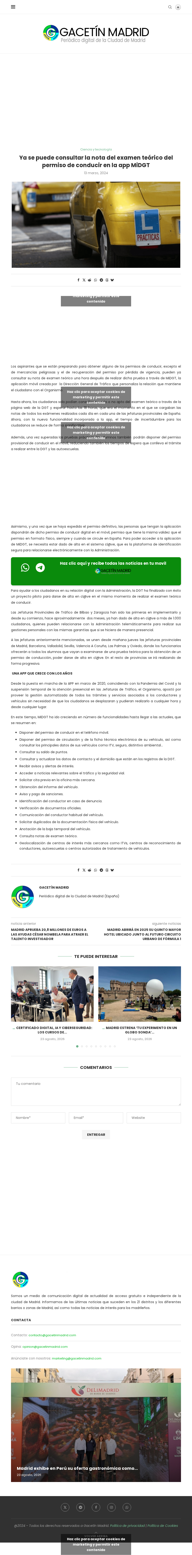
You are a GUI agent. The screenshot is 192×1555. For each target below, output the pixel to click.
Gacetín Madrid (54, 887)
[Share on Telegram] (102, 280)
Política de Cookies (163, 1525)
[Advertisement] (96, 101)
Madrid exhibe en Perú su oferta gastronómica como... (77, 1468)
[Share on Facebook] (78, 280)
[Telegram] (80, 1507)
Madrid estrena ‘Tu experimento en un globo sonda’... (141, 1030)
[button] (17, 1007)
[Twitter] (65, 1507)
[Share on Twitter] (84, 280)
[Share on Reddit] (90, 280)
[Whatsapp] (127, 1507)
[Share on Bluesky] (112, 280)
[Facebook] (96, 1507)
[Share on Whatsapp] (95, 280)
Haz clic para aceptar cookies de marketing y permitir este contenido (96, 295)
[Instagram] (111, 1507)
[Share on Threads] (107, 280)
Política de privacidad (127, 1525)
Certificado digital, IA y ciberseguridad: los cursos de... (54, 1030)
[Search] (170, 7)
